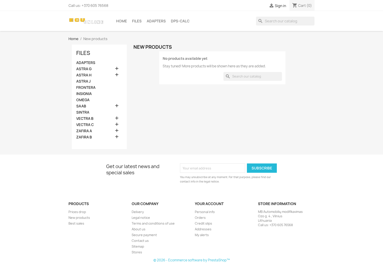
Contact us (140, 241)
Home (121, 21)
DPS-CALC (180, 21)
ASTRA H (84, 75)
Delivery (138, 212)
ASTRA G (84, 69)
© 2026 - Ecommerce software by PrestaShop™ (191, 260)
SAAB (81, 106)
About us (138, 229)
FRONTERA (86, 87)
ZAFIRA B (84, 137)
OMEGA (83, 100)
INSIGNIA (84, 93)
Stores (137, 252)
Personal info (205, 212)
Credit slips (203, 223)
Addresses (203, 229)
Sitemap (138, 246)
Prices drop (77, 212)
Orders (200, 218)
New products (79, 218)
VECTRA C (85, 124)
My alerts (202, 235)
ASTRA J (83, 81)
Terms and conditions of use (153, 223)
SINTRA (82, 112)
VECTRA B (85, 118)
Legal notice (141, 218)
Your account (209, 203)
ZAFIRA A (84, 131)
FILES (137, 21)
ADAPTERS (156, 21)
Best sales (76, 223)
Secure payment (144, 235)
